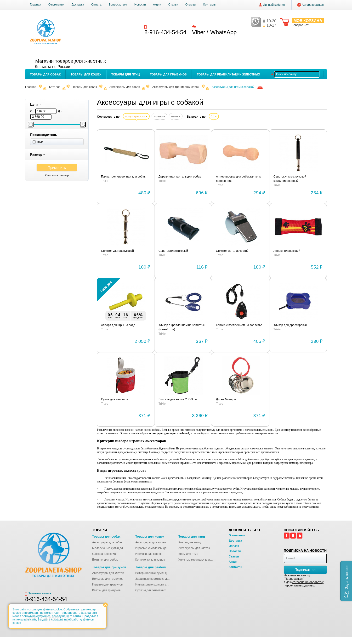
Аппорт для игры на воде (118, 325)
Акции (157, 4)
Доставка (78, 4)
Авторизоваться (313, 4)
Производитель (44, 135)
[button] (346, 581)
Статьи (173, 4)
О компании (56, 4)
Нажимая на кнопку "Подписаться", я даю (304, 580)
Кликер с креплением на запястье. (239, 325)
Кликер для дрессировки (290, 325)
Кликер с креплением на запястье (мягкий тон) (182, 327)
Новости (140, 4)
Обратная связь (208, 26)
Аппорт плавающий (286, 251)
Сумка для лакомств (114, 399)
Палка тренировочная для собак (123, 176)
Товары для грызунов (168, 74)
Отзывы (190, 4)
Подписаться (305, 570)
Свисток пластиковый (173, 251)
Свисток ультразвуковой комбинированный (289, 179)
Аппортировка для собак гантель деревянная (238, 179)
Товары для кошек (86, 74)
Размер (36, 154)
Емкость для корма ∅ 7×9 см (178, 399)
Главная (35, 4)
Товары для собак (45, 74)
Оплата (96, 4)
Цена (34, 104)
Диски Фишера (226, 399)
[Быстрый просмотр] (126, 153)
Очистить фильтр (57, 175)
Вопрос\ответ (118, 4)
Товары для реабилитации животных (228, 74)
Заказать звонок (159, 26)
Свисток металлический (232, 251)
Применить (57, 168)
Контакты (209, 4)
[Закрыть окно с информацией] (105, 605)
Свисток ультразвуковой (117, 251)
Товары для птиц (125, 74)
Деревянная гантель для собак (180, 176)
